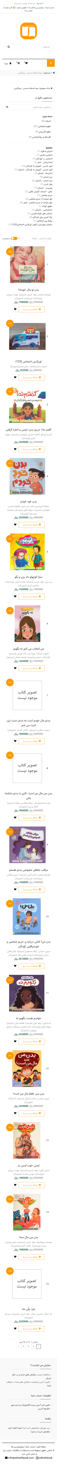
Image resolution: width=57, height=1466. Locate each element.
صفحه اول (41, 1447)
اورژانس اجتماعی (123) (28, 361)
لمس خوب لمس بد (28, 1165)
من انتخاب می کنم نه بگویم (28, 648)
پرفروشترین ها (17, 1447)
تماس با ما (28, 11)
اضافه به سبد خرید (30, 309)
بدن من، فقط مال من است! (28, 1093)
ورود (6, 63)
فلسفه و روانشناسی (40, 137)
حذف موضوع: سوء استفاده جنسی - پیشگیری (32, 88)
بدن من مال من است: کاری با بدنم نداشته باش (28, 795)
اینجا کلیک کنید (15, 1428)
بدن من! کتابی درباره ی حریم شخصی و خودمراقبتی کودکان (28, 944)
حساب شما (50, 8)
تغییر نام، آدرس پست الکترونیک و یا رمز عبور (30, 1405)
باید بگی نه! (28, 1309)
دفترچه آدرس (44, 1409)
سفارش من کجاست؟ (36, 8)
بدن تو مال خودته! (28, 289)
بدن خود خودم (28, 501)
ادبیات (46, 121)
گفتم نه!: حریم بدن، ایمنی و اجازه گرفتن (28, 429)
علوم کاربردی (43, 132)
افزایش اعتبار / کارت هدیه (15, 8)
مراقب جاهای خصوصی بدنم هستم (28, 870)
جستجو (47, 73)
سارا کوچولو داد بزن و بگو (28, 577)
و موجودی (6, 238)
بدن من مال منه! (28, 1237)
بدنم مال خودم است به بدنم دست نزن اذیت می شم (28, 723)
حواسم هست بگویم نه (28, 1018)
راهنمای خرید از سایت (40, 1432)
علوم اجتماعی (42, 126)
